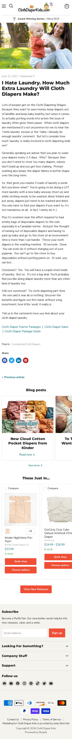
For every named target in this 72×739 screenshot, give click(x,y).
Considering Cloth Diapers (25, 344)
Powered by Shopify (36, 732)
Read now (26, 454)
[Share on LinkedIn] (18, 360)
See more (34, 465)
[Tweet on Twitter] (11, 360)
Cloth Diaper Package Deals (23, 331)
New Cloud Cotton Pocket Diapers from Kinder (27, 443)
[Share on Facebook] (4, 360)
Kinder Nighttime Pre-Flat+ (19, 539)
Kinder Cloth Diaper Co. (17, 544)
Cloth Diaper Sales (56, 327)
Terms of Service (51, 719)
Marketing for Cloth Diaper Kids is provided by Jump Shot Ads (36, 723)
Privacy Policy (30, 719)
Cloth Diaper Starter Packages (21, 327)
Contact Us (13, 719)
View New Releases (36, 589)
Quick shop (20, 561)
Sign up (57, 633)
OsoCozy (49, 540)
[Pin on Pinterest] (25, 360)
